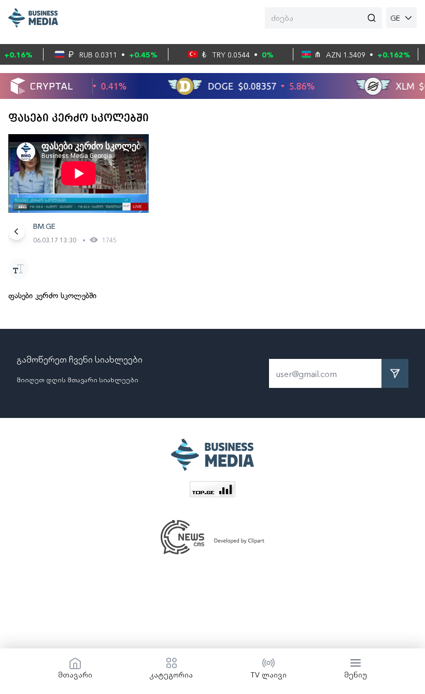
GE (395, 17)
